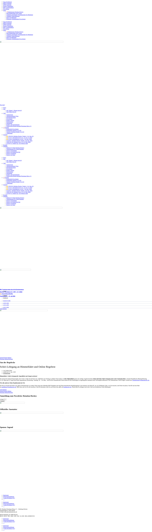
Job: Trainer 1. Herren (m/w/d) (14, 110)
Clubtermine (9, 133)
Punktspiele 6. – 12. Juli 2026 (7, 296)
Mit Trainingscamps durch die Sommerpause (12, 289)
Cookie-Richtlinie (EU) (9, 498)
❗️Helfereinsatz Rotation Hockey (14, 12)
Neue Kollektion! (7, 2)
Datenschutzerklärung (8, 496)
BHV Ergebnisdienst (8, 7)
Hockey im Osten (10, 155)
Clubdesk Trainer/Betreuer (13, 16)
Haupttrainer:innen (11, 117)
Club (4, 113)
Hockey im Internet (11, 153)
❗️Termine (6, 127)
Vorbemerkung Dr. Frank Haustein (15, 149)
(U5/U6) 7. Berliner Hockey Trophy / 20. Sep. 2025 (19, 140)
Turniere (5, 134)
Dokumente (9, 123)
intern (4, 10)
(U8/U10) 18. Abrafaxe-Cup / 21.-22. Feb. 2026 (18, 142)
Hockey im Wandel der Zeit (13, 152)
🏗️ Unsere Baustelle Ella (6, 293)
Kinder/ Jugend (10, 120)
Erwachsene (9, 119)
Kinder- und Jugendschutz (12, 124)
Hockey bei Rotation (11, 150)
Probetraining (9, 122)
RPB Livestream (7, 3)
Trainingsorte (9, 114)
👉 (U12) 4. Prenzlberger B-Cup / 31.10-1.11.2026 (19, 137)
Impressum (6, 495)
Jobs (4, 109)
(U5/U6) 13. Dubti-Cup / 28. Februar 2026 (17, 143)
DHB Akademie (7, 4)
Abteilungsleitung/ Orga (12, 116)
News (4, 107)
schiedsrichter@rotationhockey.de (140, 380)
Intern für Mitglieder (11, 17)
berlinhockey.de (67, 387)
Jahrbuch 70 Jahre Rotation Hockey (15, 147)
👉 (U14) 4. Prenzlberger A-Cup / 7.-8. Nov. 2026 (19, 139)
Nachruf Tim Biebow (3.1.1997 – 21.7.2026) (11, 292)
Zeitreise (5, 146)
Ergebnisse (5, 297)
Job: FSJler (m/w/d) (11, 112)
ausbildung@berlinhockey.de (9, 387)
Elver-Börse (6, 9)
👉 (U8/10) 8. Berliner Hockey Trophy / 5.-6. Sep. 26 (19, 136)
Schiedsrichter (6, 373)
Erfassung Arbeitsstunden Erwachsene (15, 19)
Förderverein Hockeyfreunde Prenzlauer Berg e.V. (19, 126)
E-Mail (2, 399)
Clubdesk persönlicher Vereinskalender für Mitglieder (19, 15)
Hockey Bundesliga (8, 6)
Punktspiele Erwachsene (12, 129)
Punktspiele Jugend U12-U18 (13, 130)
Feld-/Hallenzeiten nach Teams (14, 13)
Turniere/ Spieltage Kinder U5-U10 (15, 132)
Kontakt (5, 145)
